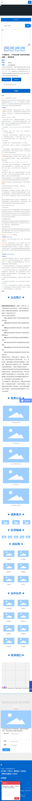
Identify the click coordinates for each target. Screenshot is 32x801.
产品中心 (10, 771)
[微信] (5, 84)
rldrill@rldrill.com (10, 768)
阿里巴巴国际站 (6, 774)
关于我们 (4, 771)
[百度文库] (11, 84)
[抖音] (7, 84)
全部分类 (16, 19)
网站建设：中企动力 (24, 790)
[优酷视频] (13, 84)
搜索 (28, 25)
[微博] (9, 84)
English (14, 774)
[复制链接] (15, 84)
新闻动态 (16, 771)
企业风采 (23, 771)
